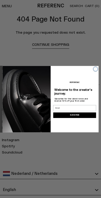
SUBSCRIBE (74, 115)
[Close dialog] (95, 69)
